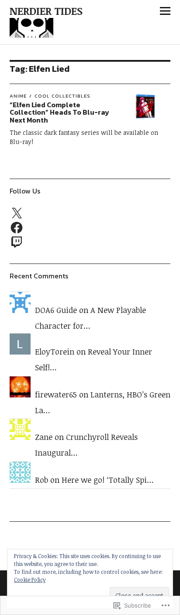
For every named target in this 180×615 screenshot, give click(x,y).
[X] (17, 214)
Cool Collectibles (62, 95)
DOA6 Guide (56, 310)
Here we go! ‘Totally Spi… (108, 479)
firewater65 (56, 394)
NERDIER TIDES (46, 11)
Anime (18, 95)
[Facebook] (17, 228)
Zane (43, 437)
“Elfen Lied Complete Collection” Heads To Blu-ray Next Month (59, 112)
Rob (41, 479)
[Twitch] (17, 242)
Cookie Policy (29, 579)
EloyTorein (54, 351)
